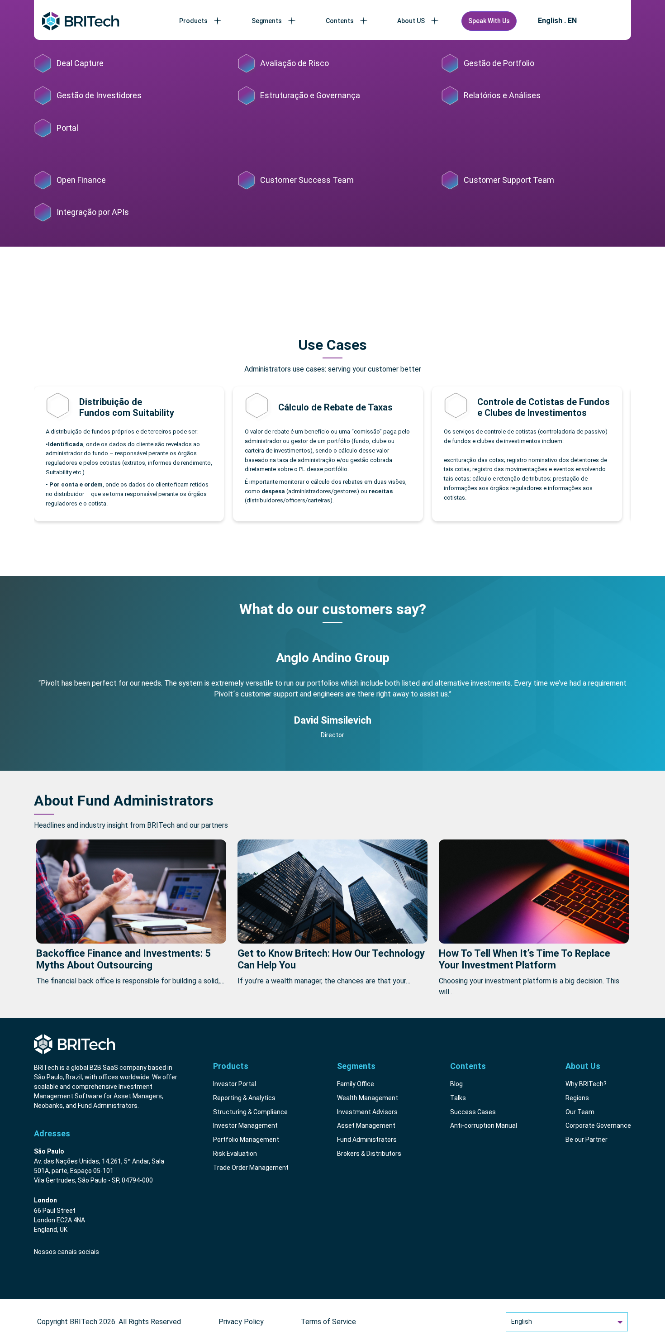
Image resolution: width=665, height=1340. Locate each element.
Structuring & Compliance (250, 1112)
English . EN (557, 20)
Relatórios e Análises (502, 95)
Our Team (579, 1112)
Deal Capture (80, 63)
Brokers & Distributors (369, 1153)
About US (411, 20)
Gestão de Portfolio (499, 63)
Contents (340, 20)
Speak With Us (489, 20)
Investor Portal (234, 1083)
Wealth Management (367, 1098)
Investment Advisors (367, 1112)
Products (193, 20)
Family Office (355, 1083)
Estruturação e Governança (310, 95)
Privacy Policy (241, 1321)
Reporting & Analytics (244, 1098)
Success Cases (473, 1112)
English (521, 1321)
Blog (456, 1083)
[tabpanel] (332, 698)
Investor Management (245, 1125)
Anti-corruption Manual (483, 1125)
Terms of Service (328, 1321)
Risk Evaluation (235, 1153)
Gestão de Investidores (99, 95)
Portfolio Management (246, 1139)
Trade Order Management (251, 1167)
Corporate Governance (598, 1125)
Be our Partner (586, 1139)
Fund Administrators (367, 1139)
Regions (577, 1098)
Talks (458, 1098)
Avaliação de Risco (294, 63)
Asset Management (366, 1125)
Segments (267, 20)
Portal (67, 128)
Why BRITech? (586, 1083)
